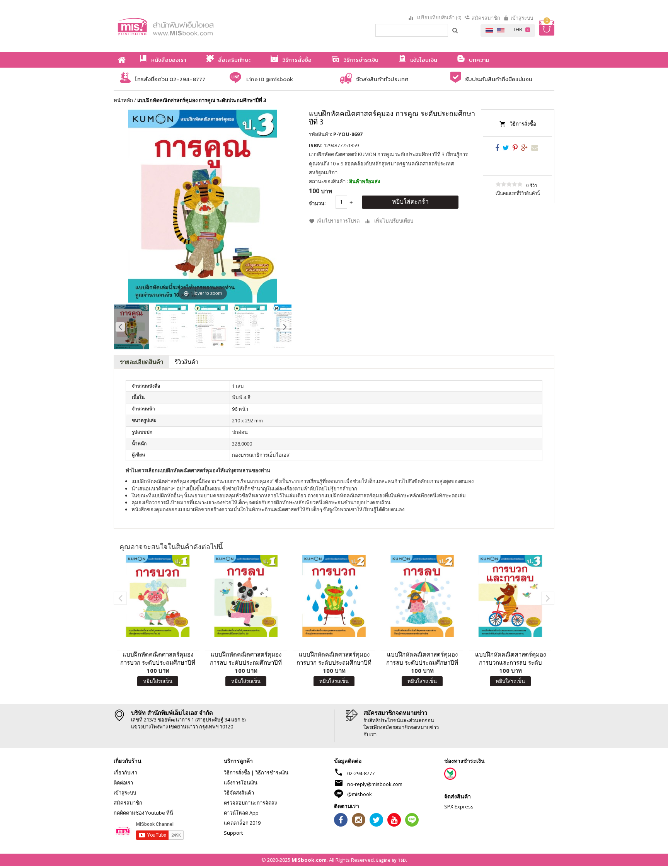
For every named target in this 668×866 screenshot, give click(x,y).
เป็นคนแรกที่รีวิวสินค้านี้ (518, 193)
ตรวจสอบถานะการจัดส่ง (250, 802)
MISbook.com (309, 859)
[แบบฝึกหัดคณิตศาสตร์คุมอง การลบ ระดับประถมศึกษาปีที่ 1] (246, 596)
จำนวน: (317, 203)
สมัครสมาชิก (486, 17)
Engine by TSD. (391, 860)
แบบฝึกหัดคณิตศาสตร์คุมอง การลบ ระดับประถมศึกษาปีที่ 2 (422, 658)
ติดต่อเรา (123, 782)
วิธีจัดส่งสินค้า (239, 792)
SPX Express (459, 806)
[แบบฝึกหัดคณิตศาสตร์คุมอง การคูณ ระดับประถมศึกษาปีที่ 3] (131, 327)
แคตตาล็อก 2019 (242, 822)
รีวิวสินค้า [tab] (186, 362)
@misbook (359, 794)
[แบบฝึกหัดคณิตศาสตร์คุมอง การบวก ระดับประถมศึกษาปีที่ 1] (158, 596)
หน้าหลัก (123, 100)
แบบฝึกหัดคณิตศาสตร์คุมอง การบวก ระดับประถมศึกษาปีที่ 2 (334, 658)
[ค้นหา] (455, 30)
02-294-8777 (361, 773)
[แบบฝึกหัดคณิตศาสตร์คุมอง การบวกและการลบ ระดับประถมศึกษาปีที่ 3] (510, 596)
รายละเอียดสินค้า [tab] (141, 362)
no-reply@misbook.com (374, 784)
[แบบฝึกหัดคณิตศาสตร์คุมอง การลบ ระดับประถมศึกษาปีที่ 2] (422, 596)
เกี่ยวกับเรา (125, 772)
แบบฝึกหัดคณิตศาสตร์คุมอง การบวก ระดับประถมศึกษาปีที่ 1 (157, 658)
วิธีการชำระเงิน (271, 772)
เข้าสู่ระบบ (522, 17)
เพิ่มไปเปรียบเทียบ (393, 220)
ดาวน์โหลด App (241, 812)
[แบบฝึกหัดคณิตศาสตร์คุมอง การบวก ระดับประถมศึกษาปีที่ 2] (334, 596)
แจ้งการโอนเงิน (240, 782)
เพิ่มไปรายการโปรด (338, 220)
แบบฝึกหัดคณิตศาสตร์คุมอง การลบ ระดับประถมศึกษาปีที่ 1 (246, 658)
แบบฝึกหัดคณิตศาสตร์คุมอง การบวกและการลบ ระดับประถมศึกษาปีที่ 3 (510, 658)
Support (233, 832)
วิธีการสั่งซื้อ (523, 123)
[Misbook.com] (187, 26)
